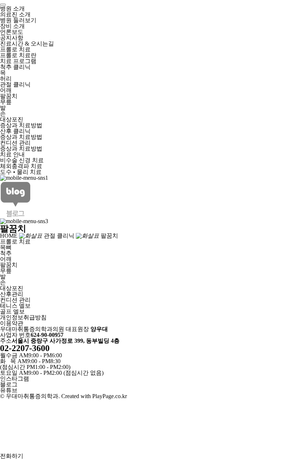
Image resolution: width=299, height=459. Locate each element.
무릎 (6, 102)
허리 (6, 78)
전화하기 (11, 456)
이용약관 (11, 323)
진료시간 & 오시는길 (27, 43)
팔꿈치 (9, 96)
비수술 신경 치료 (22, 160)
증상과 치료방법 (21, 125)
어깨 (6, 90)
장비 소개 (12, 26)
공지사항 (11, 38)
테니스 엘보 (15, 306)
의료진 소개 (15, 14)
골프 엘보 (12, 311)
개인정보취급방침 (23, 317)
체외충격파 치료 (21, 166)
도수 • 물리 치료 (21, 172)
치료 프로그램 (18, 61)
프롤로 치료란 (18, 55)
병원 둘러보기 (18, 20)
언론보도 (11, 32)
